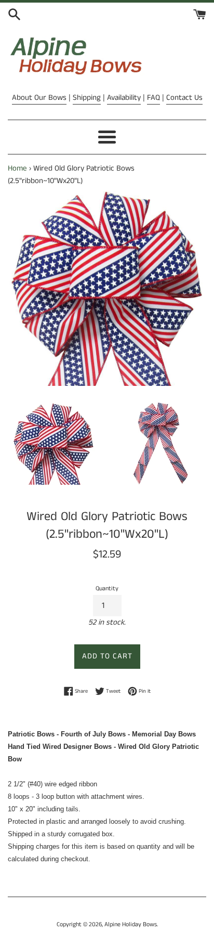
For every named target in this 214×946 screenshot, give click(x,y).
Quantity (107, 588)
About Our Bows (39, 97)
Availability (124, 97)
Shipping (87, 97)
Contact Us (184, 97)
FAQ (153, 97)
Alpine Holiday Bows (130, 924)
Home (17, 168)
